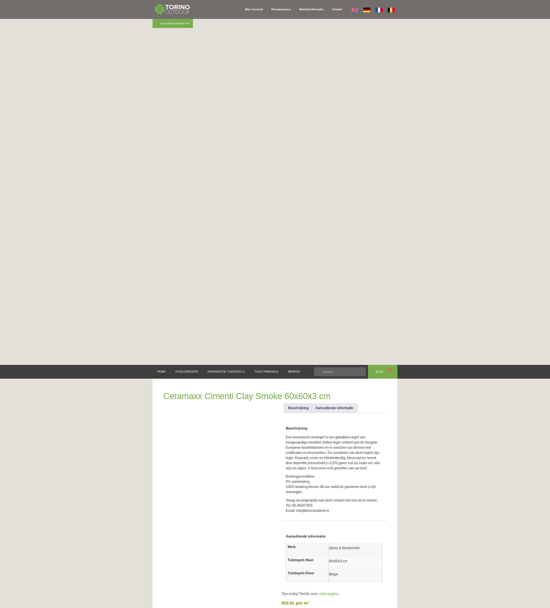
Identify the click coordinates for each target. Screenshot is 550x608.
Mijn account (254, 9)
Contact (337, 9)
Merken (294, 371)
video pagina (328, 594)
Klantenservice (281, 9)
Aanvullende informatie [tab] (334, 408)
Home (161, 371)
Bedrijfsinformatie (311, 9)
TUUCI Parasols (266, 371)
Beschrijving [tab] (298, 408)
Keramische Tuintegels (226, 371)
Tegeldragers (186, 371)
